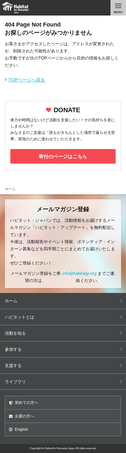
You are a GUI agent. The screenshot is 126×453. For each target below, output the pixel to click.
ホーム (11, 300)
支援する (13, 365)
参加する (13, 349)
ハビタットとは (19, 317)
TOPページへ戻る (26, 79)
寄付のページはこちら (63, 156)
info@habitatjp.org (79, 273)
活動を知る (15, 333)
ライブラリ (15, 381)
